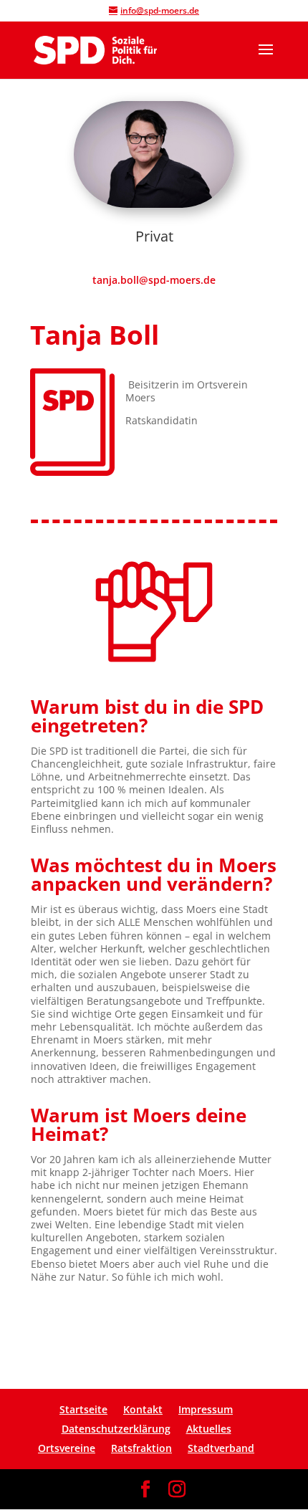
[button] (265, 59)
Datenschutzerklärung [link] (116, 1428)
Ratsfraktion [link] (141, 1448)
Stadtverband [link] (221, 1448)
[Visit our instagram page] (177, 1489)
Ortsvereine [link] (66, 1448)
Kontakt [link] (143, 1409)
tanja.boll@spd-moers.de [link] (154, 280)
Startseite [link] (83, 1409)
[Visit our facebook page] (145, 1489)
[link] (95, 49)
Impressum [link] (205, 1409)
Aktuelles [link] (208, 1428)
